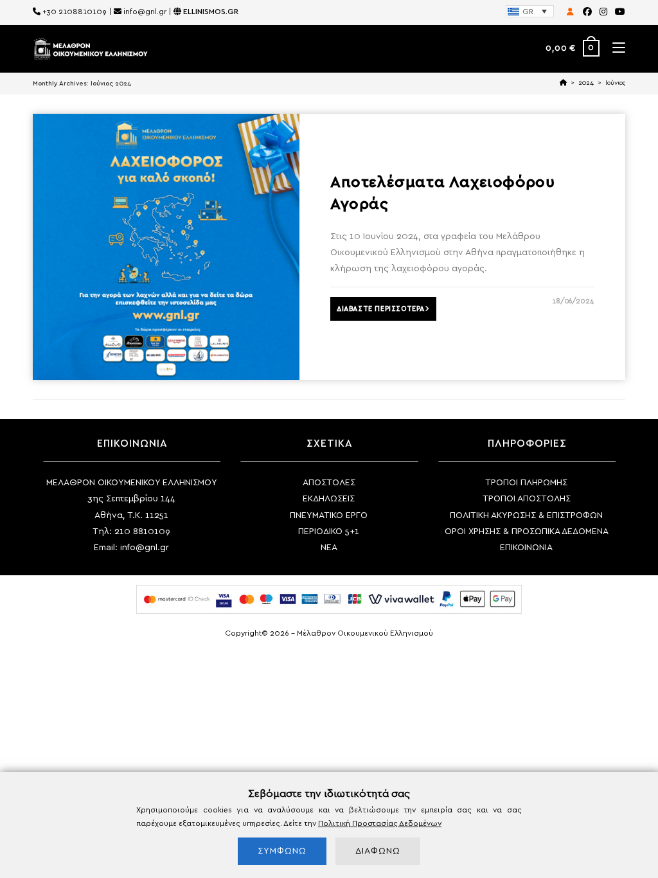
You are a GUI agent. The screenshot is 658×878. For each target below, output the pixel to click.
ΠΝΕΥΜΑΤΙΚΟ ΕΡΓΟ (329, 515)
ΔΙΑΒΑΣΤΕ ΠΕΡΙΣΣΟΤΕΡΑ (381, 308)
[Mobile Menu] (614, 48)
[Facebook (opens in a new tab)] (587, 12)
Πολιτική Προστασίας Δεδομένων (379, 823)
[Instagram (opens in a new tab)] (603, 12)
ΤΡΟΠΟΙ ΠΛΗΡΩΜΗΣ (526, 482)
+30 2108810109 (74, 11)
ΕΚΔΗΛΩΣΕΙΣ (329, 498)
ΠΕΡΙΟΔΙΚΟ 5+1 (328, 531)
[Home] (563, 83)
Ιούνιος (615, 83)
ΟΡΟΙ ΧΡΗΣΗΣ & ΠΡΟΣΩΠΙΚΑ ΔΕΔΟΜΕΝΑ (527, 531)
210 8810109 (142, 531)
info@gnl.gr (144, 11)
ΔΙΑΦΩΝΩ (377, 851)
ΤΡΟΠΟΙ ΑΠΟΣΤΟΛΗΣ (527, 498)
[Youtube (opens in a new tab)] (618, 12)
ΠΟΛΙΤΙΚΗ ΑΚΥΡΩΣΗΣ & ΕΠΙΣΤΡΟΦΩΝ (526, 515)
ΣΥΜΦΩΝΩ (282, 851)
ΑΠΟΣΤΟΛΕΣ (329, 482)
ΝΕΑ (329, 547)
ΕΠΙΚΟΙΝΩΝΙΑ (526, 547)
